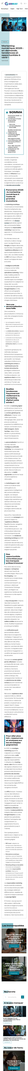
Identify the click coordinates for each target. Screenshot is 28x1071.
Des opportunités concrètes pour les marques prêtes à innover (14, 141)
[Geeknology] (11, 3)
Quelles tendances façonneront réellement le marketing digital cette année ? (14, 133)
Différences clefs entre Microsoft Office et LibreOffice (14, 966)
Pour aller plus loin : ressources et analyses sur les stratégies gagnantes (14, 149)
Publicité (5, 41)
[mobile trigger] (3, 3)
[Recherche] (21, 3)
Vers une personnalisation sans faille (15, 126)
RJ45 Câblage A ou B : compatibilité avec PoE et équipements (11, 1020)
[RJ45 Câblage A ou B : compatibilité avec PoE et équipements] (14, 1011)
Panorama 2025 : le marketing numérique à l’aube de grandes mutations (15, 119)
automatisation (10, 74)
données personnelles (13, 185)
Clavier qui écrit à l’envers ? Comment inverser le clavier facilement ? (14, 1063)
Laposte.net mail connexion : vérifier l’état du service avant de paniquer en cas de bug (14, 1039)
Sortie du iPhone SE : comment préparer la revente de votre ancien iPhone (14, 938)
